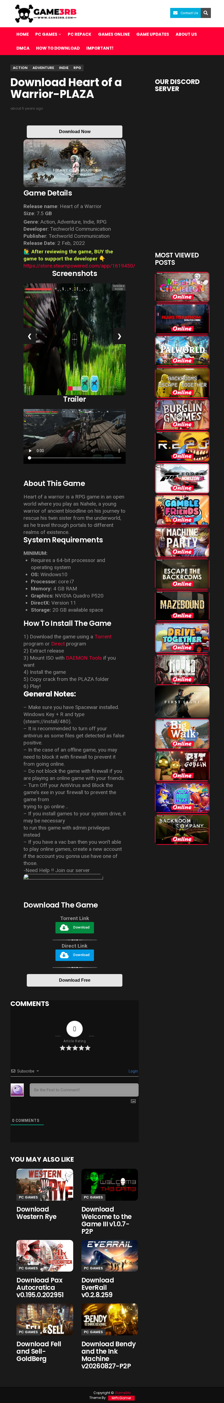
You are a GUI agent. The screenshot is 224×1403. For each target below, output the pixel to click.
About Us (186, 34)
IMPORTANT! (99, 48)
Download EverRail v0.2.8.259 (97, 1287)
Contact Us (189, 13)
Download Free (74, 980)
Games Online (114, 34)
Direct (58, 644)
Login (133, 1071)
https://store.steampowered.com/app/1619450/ (79, 266)
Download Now (74, 131)
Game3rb (123, 1392)
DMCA (23, 48)
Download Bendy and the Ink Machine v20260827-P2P (108, 1355)
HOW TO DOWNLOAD (58, 48)
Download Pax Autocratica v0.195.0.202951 (39, 1287)
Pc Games (28, 1197)
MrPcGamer (121, 1398)
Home (22, 34)
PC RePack (80, 34)
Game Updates (152, 34)
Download (81, 927)
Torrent (103, 636)
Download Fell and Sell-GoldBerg (38, 1351)
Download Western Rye (36, 1213)
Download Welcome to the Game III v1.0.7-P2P (106, 1220)
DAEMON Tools (84, 658)
